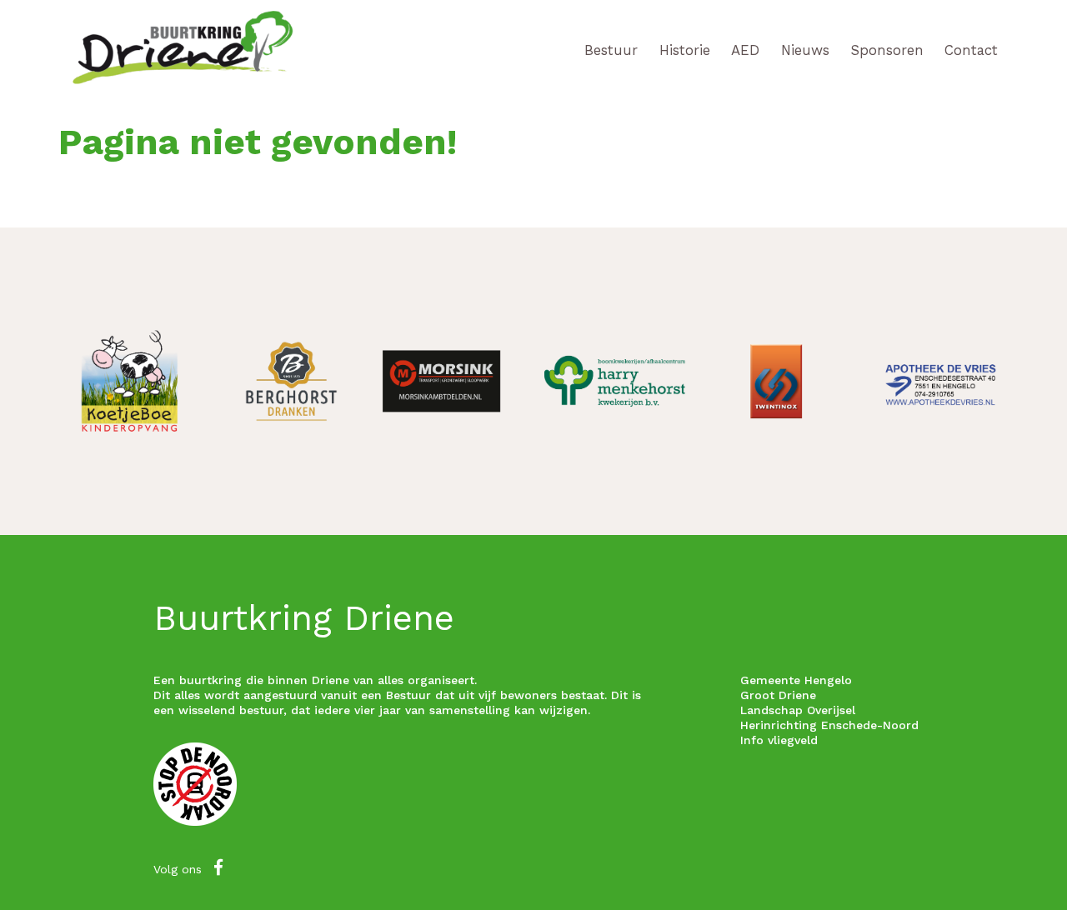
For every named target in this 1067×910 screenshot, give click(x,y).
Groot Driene (778, 695)
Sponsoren (887, 50)
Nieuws (805, 50)
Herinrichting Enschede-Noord (829, 725)
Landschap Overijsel (797, 710)
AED (745, 50)
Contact (971, 50)
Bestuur (611, 50)
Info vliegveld (779, 740)
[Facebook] (218, 868)
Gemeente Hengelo (796, 680)
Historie (684, 50)
